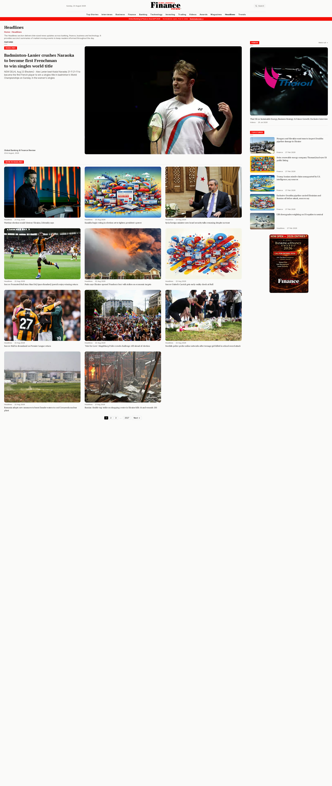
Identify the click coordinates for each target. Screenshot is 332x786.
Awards (204, 14)
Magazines (216, 14)
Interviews (107, 14)
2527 (127, 418)
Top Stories (92, 14)
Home (7, 32)
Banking (143, 14)
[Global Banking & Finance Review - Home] (165, 6)
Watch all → (323, 43)
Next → (137, 418)
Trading (182, 14)
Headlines (230, 14)
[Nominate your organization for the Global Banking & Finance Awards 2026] (288, 264)
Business (120, 14)
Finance (132, 14)
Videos (192, 14)
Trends (242, 14)
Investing (170, 14)
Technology (156, 14)
